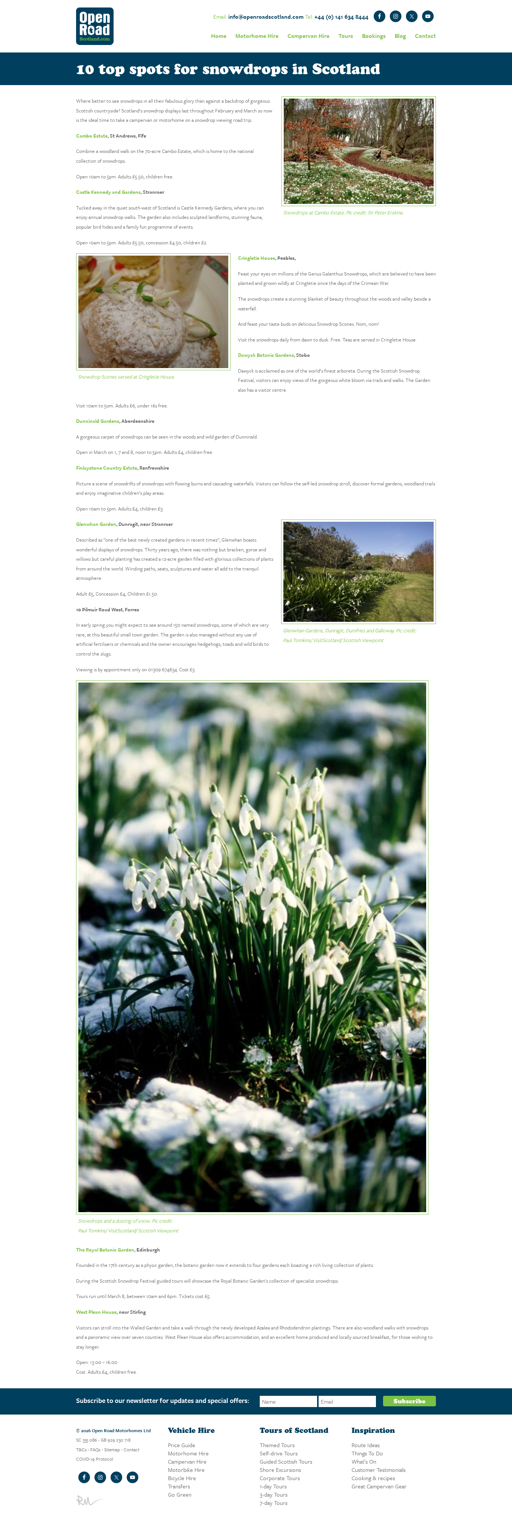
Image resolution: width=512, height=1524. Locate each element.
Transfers (179, 1486)
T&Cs (81, 1449)
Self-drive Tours (279, 1453)
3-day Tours (273, 1494)
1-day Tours (273, 1486)
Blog (400, 35)
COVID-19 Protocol (94, 1458)
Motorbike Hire (186, 1470)
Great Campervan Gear (379, 1486)
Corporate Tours (280, 1478)
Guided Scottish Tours (286, 1461)
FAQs (95, 1449)
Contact (425, 35)
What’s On (364, 1461)
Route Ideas (366, 1445)
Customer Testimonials (379, 1470)
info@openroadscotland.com (266, 16)
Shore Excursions (280, 1470)
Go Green (180, 1494)
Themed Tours (277, 1445)
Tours (345, 35)
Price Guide (181, 1445)
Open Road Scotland (95, 26)
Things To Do (367, 1453)
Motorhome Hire (256, 35)
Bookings (374, 35)
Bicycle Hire (182, 1478)
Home (218, 35)
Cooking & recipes (373, 1478)
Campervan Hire (308, 35)
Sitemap (112, 1449)
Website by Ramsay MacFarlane (91, 1500)
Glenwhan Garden (96, 524)
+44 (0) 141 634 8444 (341, 16)
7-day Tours (273, 1503)
